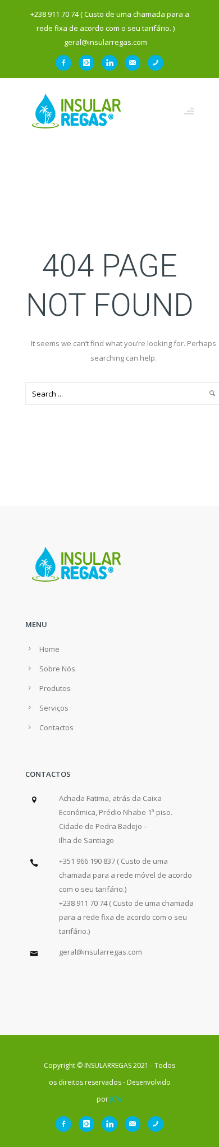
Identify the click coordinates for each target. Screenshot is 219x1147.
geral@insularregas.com (100, 952)
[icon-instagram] (89, 63)
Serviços (54, 708)
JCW (116, 1099)
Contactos (56, 727)
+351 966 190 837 (87, 861)
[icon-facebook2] (66, 63)
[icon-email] (135, 63)
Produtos (55, 688)
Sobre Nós (57, 669)
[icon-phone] (155, 63)
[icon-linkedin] (112, 63)
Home (49, 649)
